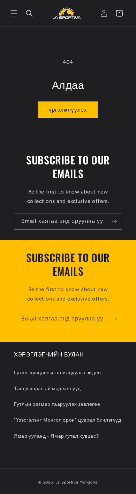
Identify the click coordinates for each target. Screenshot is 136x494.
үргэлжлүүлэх (68, 110)
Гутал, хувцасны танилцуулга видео (57, 373)
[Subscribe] (114, 221)
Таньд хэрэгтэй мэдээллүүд (47, 388)
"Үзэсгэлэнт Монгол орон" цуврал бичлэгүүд (67, 420)
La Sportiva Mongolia (76, 482)
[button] (14, 13)
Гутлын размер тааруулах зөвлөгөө (57, 404)
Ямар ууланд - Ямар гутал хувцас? (56, 436)
